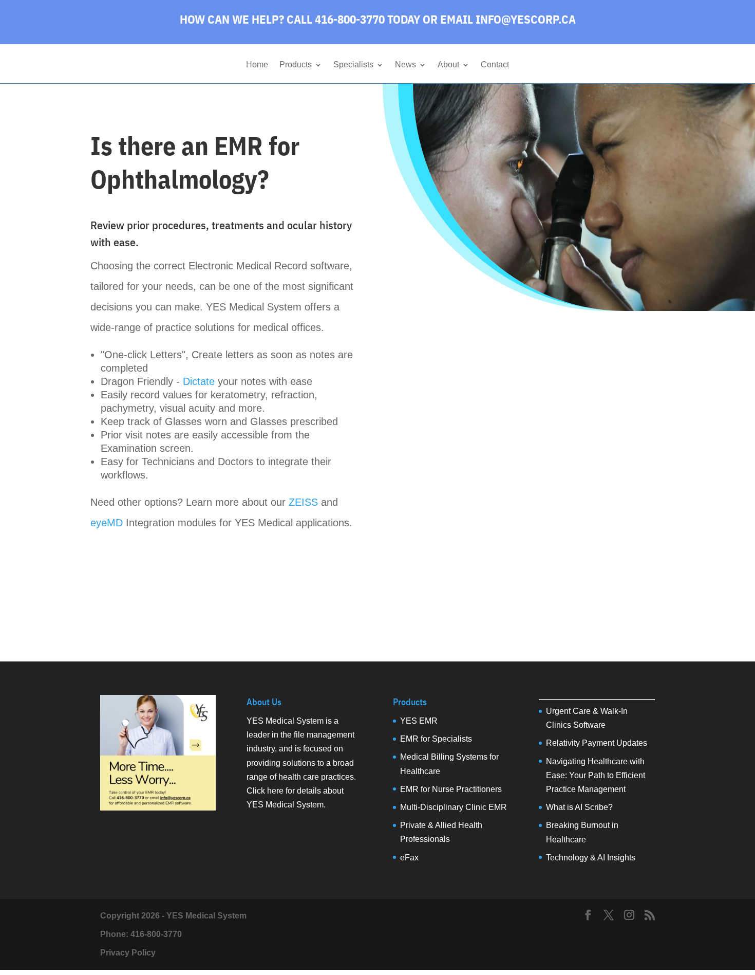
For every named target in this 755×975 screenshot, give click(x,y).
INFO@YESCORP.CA (526, 19)
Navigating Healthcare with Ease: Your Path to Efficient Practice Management (595, 775)
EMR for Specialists (436, 738)
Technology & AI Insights (590, 857)
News (405, 65)
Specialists (353, 65)
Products (295, 65)
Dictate (199, 381)
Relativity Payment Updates (596, 743)
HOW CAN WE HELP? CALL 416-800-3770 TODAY (300, 19)
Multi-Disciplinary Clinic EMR (453, 807)
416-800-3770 (156, 934)
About (448, 65)
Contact (495, 65)
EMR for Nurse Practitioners (451, 789)
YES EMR (419, 720)
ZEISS (303, 502)
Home (257, 65)
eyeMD (106, 522)
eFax (409, 857)
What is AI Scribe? (579, 807)
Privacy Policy (128, 952)
